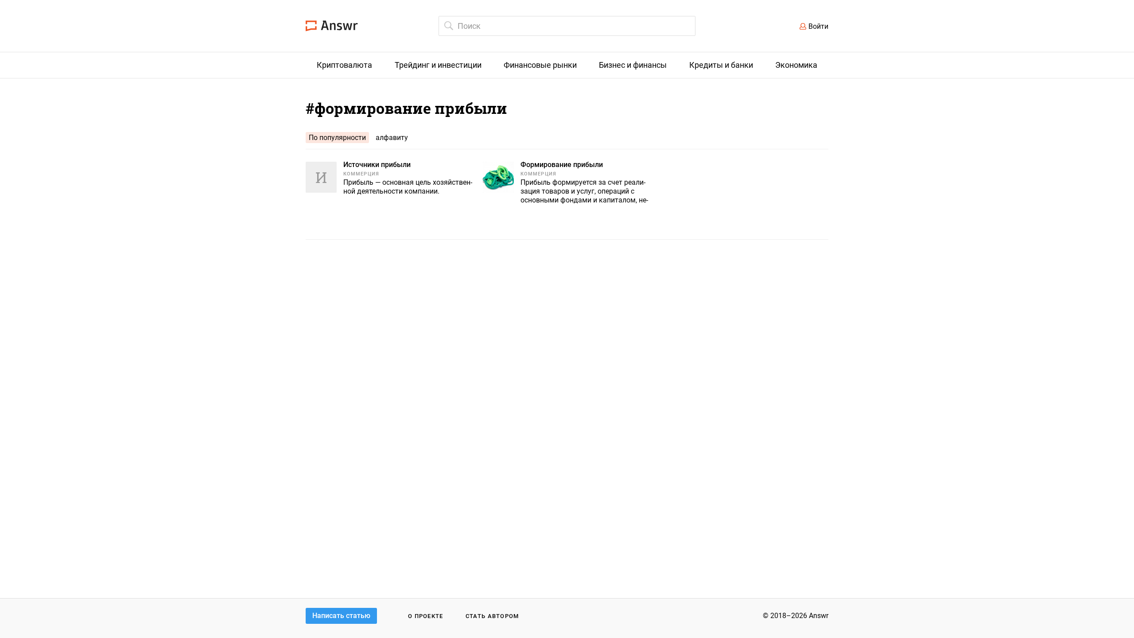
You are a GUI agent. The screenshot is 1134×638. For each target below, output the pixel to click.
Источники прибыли (377, 164)
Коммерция (361, 174)
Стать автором (492, 616)
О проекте (425, 616)
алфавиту (392, 137)
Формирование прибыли (561, 164)
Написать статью (341, 615)
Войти (818, 26)
